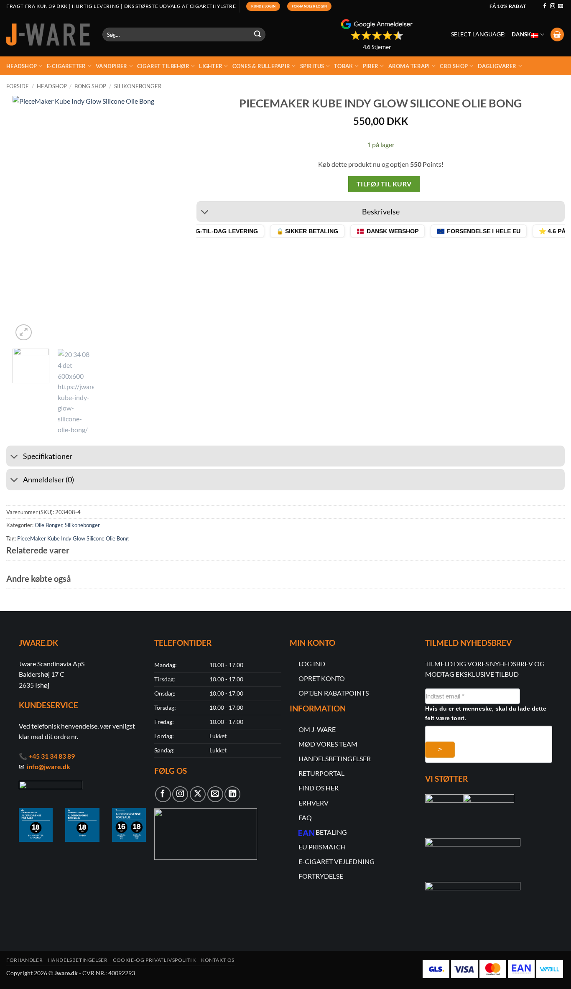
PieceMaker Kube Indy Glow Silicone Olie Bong (73, 538)
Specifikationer (47, 456)
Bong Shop (90, 86)
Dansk (521, 34)
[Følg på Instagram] (552, 6)
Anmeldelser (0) (48, 479)
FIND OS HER (318, 788)
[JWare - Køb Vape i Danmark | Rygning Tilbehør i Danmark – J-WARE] (48, 34)
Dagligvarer (497, 66)
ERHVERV (313, 803)
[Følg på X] (198, 794)
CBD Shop (454, 66)
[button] (557, 34)
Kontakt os (218, 960)
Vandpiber (111, 66)
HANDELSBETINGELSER (334, 758)
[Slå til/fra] (204, 213)
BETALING (331, 832)
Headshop (21, 66)
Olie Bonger (48, 525)
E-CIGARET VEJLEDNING (336, 861)
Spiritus (312, 66)
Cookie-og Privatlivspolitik (154, 960)
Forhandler (24, 960)
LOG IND (311, 664)
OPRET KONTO (321, 678)
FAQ (305, 817)
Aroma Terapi (409, 66)
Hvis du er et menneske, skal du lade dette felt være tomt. (485, 713)
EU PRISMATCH (322, 847)
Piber (370, 66)
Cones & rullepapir (261, 66)
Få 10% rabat (507, 6)
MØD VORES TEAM (327, 744)
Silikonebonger (137, 86)
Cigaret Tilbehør (163, 66)
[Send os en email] (560, 6)
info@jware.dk (48, 766)
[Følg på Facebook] (544, 6)
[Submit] (258, 35)
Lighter (210, 66)
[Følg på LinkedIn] (232, 794)
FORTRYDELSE (320, 876)
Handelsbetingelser (78, 960)
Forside (17, 86)
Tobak (343, 66)
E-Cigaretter (66, 66)
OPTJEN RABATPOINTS (333, 693)
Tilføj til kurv (384, 184)
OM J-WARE (317, 729)
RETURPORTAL (321, 773)
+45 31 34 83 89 (51, 756)
